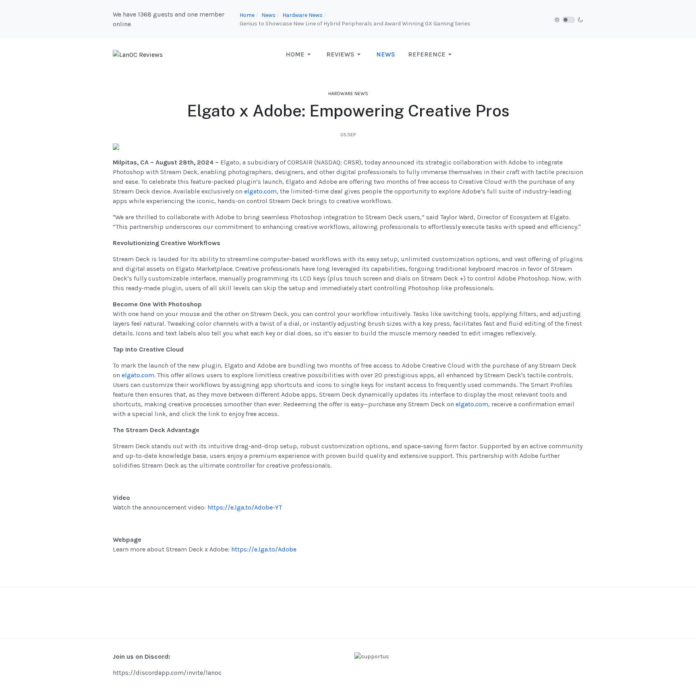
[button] (299, 54)
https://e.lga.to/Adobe (263, 549)
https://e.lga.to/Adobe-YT (244, 507)
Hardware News (348, 93)
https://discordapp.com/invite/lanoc (167, 672)
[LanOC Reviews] (138, 54)
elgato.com (260, 191)
